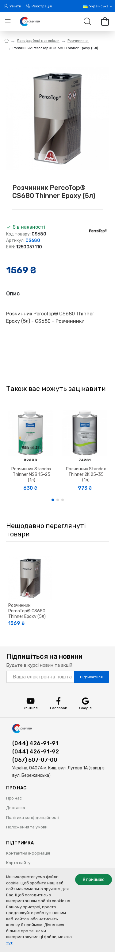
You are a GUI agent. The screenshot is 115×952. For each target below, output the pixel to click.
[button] (53, 500)
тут (9, 943)
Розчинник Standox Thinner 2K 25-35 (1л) (86, 474)
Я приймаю (93, 879)
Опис (13, 293)
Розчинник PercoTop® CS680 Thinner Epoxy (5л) (27, 611)
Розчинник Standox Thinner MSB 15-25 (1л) (31, 474)
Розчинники (78, 40)
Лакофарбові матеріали (38, 40)
